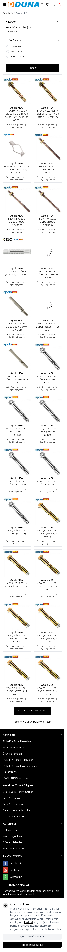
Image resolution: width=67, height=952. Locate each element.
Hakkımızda (10, 830)
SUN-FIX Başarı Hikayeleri (18, 759)
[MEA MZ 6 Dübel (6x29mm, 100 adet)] (17, 251)
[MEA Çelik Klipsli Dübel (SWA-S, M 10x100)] (48, 563)
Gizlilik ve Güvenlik (14, 816)
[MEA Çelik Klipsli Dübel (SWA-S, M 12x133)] (48, 668)
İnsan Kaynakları (12, 836)
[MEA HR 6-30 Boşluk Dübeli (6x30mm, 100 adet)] (17, 147)
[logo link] (23, 4)
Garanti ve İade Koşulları (17, 810)
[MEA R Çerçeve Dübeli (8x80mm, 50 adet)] (17, 356)
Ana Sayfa (8, 13)
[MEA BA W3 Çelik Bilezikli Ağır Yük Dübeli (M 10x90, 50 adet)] (17, 91)
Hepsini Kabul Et (32, 944)
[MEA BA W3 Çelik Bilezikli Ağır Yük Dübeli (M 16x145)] (48, 91)
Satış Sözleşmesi (13, 804)
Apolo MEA (16, 107)
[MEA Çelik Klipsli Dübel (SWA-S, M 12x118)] (17, 668)
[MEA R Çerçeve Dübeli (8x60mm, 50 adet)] (48, 304)
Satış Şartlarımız (12, 798)
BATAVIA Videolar (13, 772)
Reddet (28, 922)
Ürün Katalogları (12, 753)
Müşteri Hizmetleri (14, 848)
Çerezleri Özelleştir (32, 936)
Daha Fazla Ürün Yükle (32, 710)
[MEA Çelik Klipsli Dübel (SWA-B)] (17, 461)
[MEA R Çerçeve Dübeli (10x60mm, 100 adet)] (48, 251)
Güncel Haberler (12, 842)
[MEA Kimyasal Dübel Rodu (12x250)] (48, 147)
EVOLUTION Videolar (15, 778)
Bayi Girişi (13, 127)
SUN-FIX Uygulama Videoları (20, 766)
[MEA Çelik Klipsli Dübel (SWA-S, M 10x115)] (17, 616)
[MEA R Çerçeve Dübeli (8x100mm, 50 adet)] (17, 304)
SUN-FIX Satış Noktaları (17, 741)
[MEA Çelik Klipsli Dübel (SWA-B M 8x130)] (48, 356)
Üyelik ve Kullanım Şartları (18, 792)
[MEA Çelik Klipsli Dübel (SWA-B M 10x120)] (17, 409)
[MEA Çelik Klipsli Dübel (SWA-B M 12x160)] (48, 409)
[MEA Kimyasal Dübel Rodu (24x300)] (17, 199)
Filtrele (32, 67)
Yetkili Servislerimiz (14, 747)
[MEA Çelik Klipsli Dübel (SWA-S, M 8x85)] (48, 511)
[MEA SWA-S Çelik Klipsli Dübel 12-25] (17, 563)
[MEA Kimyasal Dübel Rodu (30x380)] (48, 199)
